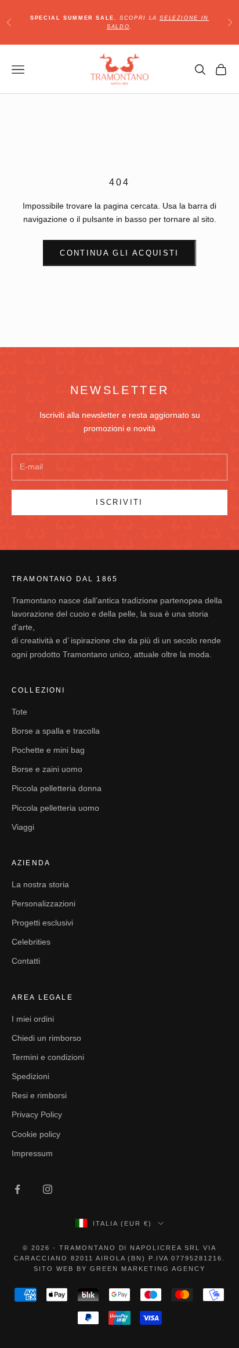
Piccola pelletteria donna (57, 788)
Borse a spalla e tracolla (56, 730)
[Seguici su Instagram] (47, 1189)
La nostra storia (40, 884)
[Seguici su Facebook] (17, 1189)
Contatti (26, 961)
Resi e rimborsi (39, 1095)
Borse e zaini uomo (47, 769)
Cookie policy (36, 1134)
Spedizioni (30, 1076)
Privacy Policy (37, 1114)
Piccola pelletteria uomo (55, 808)
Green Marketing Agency (147, 1268)
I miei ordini (33, 1018)
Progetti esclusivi (42, 922)
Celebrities (31, 941)
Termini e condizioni (48, 1057)
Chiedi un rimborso (46, 1038)
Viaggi (23, 827)
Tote (19, 711)
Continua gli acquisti (119, 253)
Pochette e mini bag (48, 750)
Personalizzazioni (43, 903)
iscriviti (119, 502)
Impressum (32, 1153)
